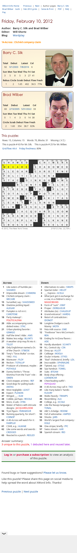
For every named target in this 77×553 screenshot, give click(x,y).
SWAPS (69, 287)
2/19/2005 (14, 109)
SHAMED (11, 290)
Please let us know (55, 472)
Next (37, 5)
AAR (61, 429)
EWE (64, 329)
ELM (21, 395)
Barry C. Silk (63, 5)
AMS (30, 335)
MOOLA (59, 353)
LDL (72, 359)
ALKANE (22, 426)
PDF (60, 9)
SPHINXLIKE (63, 362)
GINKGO (10, 332)
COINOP (10, 417)
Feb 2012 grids (30, 9)
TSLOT (9, 344)
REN (46, 335)
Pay (4, 12)
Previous (27, 5)
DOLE (47, 423)
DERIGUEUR (59, 308)
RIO (63, 432)
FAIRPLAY (11, 423)
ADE (46, 341)
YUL (15, 356)
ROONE (64, 411)
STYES (64, 356)
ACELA (60, 293)
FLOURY (48, 392)
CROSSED (11, 432)
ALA (60, 398)
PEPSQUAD (50, 383)
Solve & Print (47, 9)
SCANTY (67, 344)
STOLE (61, 365)
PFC (66, 426)
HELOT (63, 290)
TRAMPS (63, 395)
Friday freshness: (27, 148)
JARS (55, 417)
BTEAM (54, 371)
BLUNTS (29, 338)
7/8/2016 (24, 67)
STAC (23, 326)
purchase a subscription (32, 454)
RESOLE (28, 398)
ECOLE (61, 401)
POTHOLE (11, 368)
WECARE (10, 299)
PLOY (20, 359)
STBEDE (25, 350)
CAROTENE (12, 314)
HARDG (66, 314)
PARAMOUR (25, 411)
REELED (31, 435)
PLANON (19, 392)
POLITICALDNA (14, 320)
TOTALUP (20, 362)
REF (32, 380)
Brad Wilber (7, 9)
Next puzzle (31, 491)
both (17, 9)
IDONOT (48, 320)
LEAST (26, 389)
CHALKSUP (65, 311)
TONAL (47, 408)
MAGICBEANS (51, 302)
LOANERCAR (50, 377)
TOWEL (62, 368)
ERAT (62, 305)
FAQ (67, 9)
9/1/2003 (13, 67)
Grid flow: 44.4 (9, 148)
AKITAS (10, 386)
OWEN (9, 377)
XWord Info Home (10, 5)
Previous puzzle (11, 491)
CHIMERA (31, 293)
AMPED (67, 414)
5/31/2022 (26, 109)
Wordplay (18, 35)
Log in (8, 454)
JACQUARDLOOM (24, 408)
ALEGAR (10, 308)
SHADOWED (28, 302)
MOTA (56, 326)
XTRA (23, 401)
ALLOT (57, 350)
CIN (63, 347)
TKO (71, 386)
